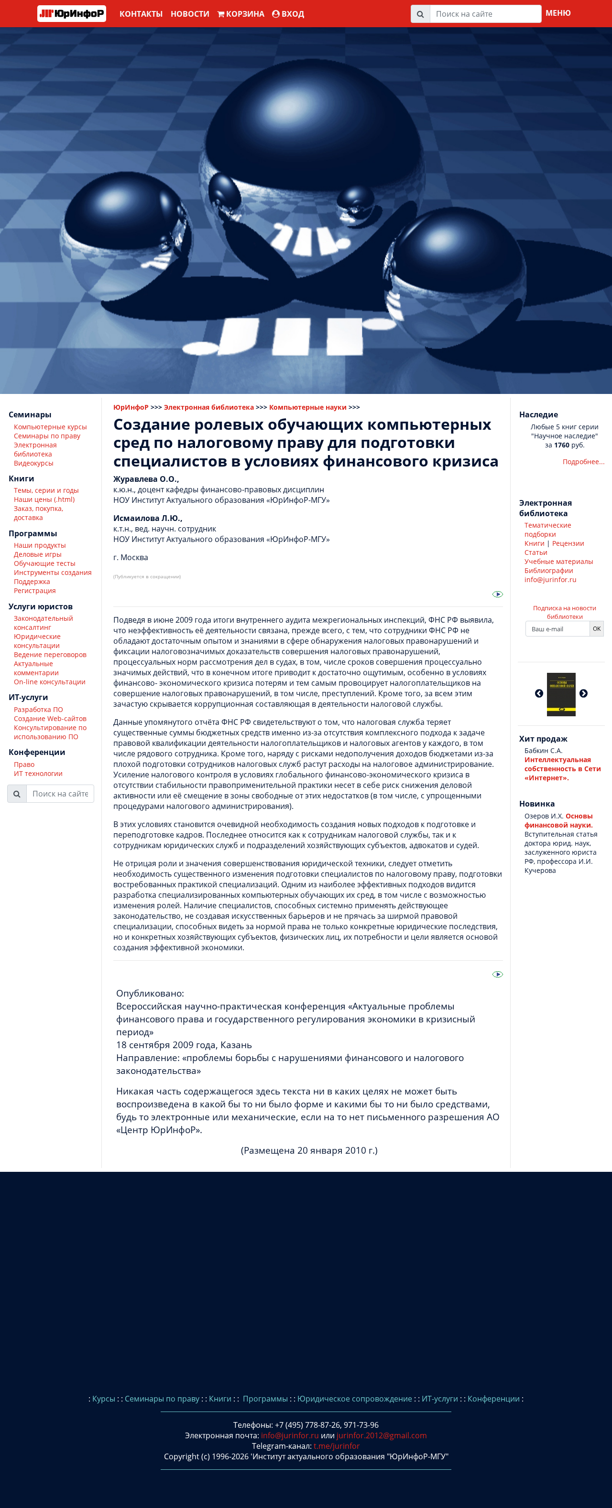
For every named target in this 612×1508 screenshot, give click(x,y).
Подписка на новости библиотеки (564, 612)
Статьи (536, 552)
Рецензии (568, 543)
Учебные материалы (559, 561)
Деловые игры (38, 554)
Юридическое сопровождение (354, 1398)
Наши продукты (40, 545)
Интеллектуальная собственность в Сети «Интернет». (563, 768)
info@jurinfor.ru (551, 579)
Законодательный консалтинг (43, 623)
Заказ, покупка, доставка (38, 513)
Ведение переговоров (50, 654)
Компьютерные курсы (50, 426)
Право (24, 764)
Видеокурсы (34, 462)
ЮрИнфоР (131, 407)
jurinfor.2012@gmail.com (382, 1435)
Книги (535, 543)
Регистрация (35, 590)
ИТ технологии (38, 773)
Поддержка (32, 581)
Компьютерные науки (308, 407)
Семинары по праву (47, 435)
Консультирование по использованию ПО (50, 732)
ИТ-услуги (440, 1398)
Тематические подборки (548, 529)
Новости (190, 14)
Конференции (494, 1398)
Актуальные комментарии (36, 668)
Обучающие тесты (45, 563)
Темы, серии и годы (46, 490)
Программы (264, 1398)
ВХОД (292, 14)
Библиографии (549, 570)
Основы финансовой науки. (559, 820)
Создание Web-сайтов (50, 718)
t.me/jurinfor (337, 1446)
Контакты (141, 14)
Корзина (244, 14)
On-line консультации (50, 681)
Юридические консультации (37, 641)
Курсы (103, 1398)
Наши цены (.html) (44, 499)
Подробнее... (584, 461)
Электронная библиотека (35, 449)
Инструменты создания (53, 572)
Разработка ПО (38, 709)
